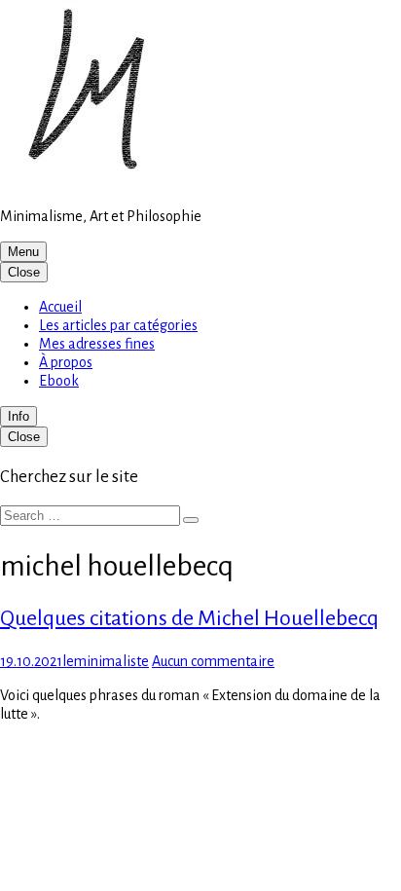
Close (24, 272)
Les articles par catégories (118, 325)
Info (18, 416)
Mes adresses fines (97, 344)
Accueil (60, 307)
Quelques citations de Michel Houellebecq (189, 618)
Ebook (59, 381)
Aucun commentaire (213, 661)
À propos (65, 362)
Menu (23, 251)
